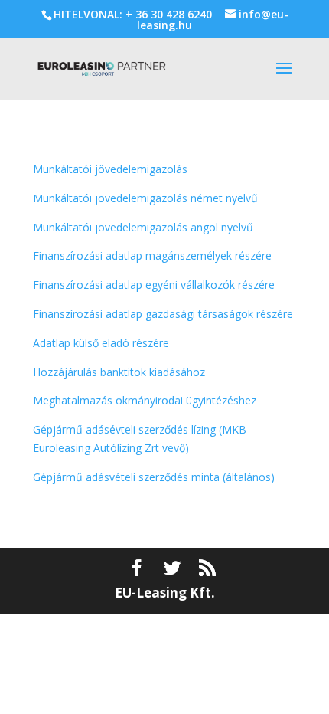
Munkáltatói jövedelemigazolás (110, 169)
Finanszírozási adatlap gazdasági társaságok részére (163, 313)
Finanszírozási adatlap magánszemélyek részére (152, 255)
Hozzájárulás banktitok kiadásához (119, 372)
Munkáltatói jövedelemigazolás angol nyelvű (143, 227)
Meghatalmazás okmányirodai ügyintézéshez (144, 400)
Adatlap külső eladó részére (101, 343)
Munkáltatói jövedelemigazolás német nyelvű (145, 198)
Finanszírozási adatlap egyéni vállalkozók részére (154, 284)
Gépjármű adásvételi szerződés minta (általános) (154, 477)
